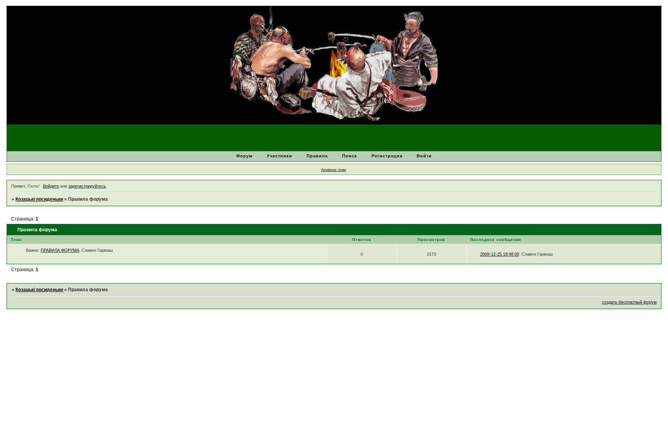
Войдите (51, 186)
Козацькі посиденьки (39, 199)
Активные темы (333, 170)
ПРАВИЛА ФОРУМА (60, 250)
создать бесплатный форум (629, 302)
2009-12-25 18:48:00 (499, 254)
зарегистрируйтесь (87, 186)
